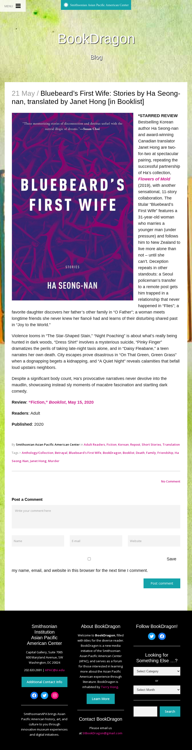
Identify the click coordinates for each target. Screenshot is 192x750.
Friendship (165, 453)
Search (170, 711)
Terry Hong (109, 687)
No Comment (170, 481)
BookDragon (96, 39)
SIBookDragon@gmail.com (102, 733)
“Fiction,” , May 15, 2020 (61, 402)
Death (140, 453)
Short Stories (151, 444)
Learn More (101, 698)
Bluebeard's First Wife (85, 453)
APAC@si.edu (55, 670)
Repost (135, 444)
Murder (53, 461)
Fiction (112, 444)
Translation (171, 444)
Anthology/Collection (37, 453)
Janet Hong (38, 461)
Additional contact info (44, 682)
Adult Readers (94, 444)
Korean (123, 444)
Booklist (128, 453)
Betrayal (61, 453)
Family (151, 453)
